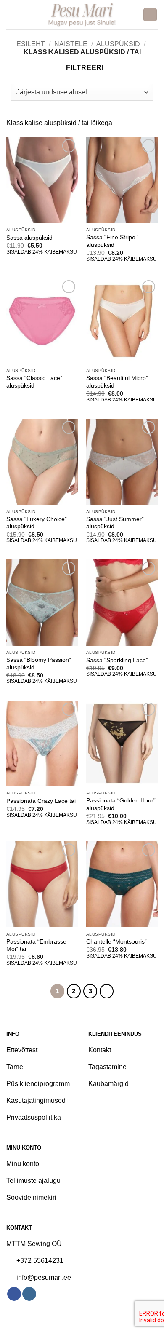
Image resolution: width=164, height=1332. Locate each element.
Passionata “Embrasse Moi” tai (36, 945)
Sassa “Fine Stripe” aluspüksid (112, 241)
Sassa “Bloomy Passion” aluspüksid (38, 664)
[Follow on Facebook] (14, 1294)
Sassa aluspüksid (29, 238)
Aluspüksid (118, 44)
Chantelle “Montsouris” (116, 942)
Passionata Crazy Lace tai (41, 801)
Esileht (30, 44)
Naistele (70, 44)
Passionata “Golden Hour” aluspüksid (121, 804)
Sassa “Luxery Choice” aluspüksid (36, 523)
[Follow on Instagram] (29, 1294)
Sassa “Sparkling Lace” (117, 660)
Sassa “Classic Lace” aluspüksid (34, 382)
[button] (11, 14)
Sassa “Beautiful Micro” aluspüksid (117, 382)
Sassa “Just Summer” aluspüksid (115, 523)
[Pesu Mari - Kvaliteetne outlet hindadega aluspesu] (82, 14)
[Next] (107, 991)
